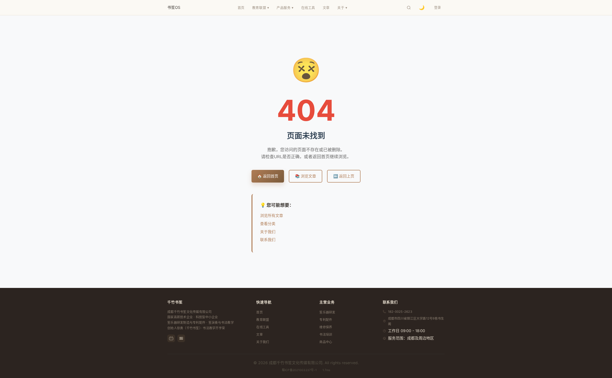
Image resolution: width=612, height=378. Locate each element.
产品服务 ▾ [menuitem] (285, 7)
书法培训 (325, 334)
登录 (437, 7)
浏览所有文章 (271, 215)
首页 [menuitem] (241, 7)
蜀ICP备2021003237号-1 (299, 370)
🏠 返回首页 (267, 176)
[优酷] (181, 338)
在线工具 (262, 327)
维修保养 (325, 327)
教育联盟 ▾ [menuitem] (260, 7)
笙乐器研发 (327, 312)
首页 (259, 312)
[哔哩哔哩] (171, 338)
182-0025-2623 (400, 311)
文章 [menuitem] (326, 7)
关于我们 (267, 231)
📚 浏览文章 (305, 176)
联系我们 (267, 239)
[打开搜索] (408, 7)
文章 (259, 334)
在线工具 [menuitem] (308, 7)
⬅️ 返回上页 (343, 176)
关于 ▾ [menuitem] (342, 7)
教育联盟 (262, 319)
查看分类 (267, 223)
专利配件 (325, 319)
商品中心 (325, 342)
